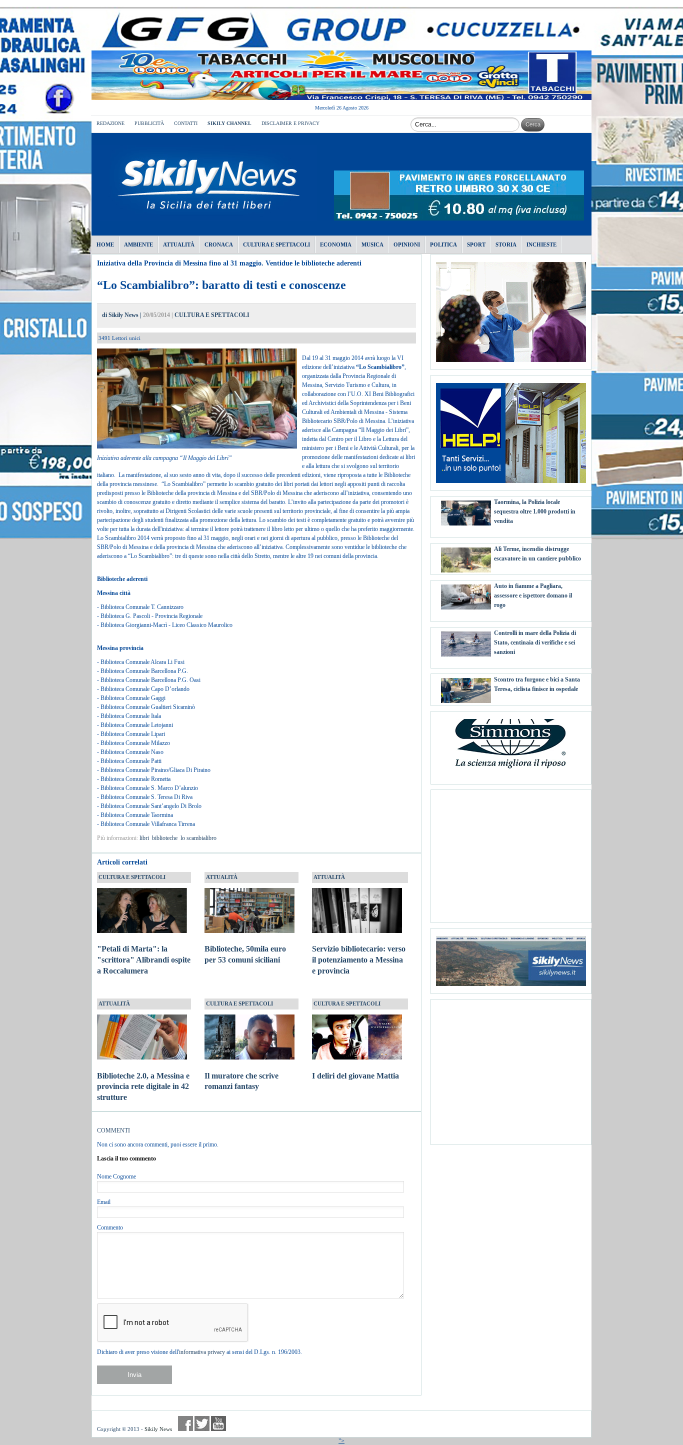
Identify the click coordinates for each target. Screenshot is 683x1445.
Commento (110, 1227)
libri (144, 838)
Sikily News (158, 1429)
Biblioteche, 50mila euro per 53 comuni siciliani (245, 954)
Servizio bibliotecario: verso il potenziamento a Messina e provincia (359, 959)
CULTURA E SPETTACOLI (212, 315)
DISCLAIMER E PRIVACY (291, 123)
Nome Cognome (116, 1176)
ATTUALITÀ (222, 877)
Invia (135, 1374)
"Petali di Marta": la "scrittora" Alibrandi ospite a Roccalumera (143, 959)
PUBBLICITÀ (149, 123)
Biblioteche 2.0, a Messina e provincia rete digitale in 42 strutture (143, 1087)
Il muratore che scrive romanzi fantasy (241, 1081)
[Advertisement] (511, 852)
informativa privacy (202, 1352)
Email (103, 1202)
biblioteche (165, 838)
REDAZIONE (110, 123)
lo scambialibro (198, 838)
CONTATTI (186, 123)
